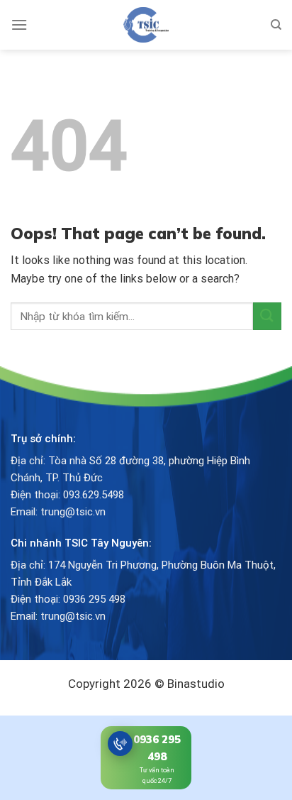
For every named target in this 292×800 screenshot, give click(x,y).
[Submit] (267, 316)
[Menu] (19, 24)
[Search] (276, 24)
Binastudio (196, 683)
